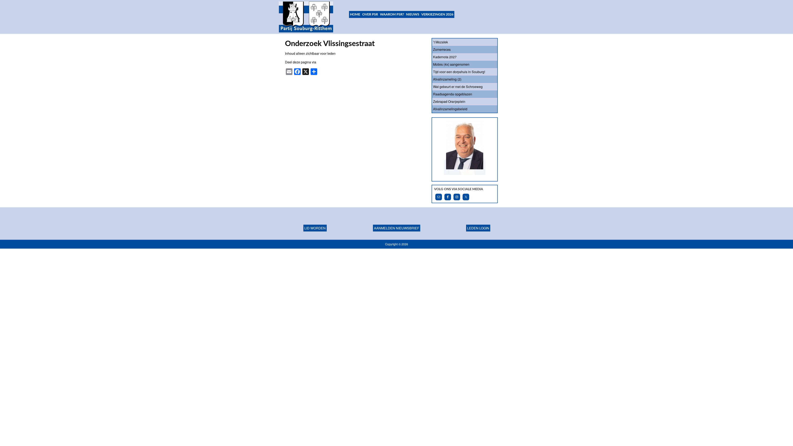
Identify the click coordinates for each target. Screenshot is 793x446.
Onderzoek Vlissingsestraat (330, 43)
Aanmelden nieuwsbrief (396, 222)
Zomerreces (442, 49)
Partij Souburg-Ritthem (306, 17)
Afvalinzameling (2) (447, 79)
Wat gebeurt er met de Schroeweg (458, 86)
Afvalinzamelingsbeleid (450, 109)
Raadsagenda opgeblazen (452, 94)
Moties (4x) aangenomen (451, 64)
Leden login (478, 222)
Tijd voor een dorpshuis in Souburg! (459, 71)
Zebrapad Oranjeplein (449, 101)
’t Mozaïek (440, 42)
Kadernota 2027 (445, 57)
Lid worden (315, 222)
